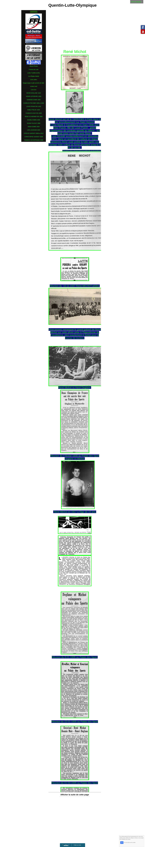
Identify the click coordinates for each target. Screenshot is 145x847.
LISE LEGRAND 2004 (33, 130)
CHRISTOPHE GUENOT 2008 (33, 136)
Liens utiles (33, 79)
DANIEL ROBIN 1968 (33, 120)
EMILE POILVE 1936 (33, 110)
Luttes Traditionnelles (33, 73)
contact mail (33, 86)
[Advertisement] (75, 23)
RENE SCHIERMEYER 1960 (33, 116)
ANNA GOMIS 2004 (34, 126)
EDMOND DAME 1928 (33, 99)
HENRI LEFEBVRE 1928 (33, 96)
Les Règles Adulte (33, 76)
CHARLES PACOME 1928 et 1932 (33, 103)
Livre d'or (33, 89)
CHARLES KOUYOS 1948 (34, 113)
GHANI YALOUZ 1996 (33, 123)
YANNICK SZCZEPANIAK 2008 (33, 140)
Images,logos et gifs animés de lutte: (33, 83)
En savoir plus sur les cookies (129, 842)
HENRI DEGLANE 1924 (33, 93)
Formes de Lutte (33, 69)
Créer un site (77, 845)
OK (122, 842)
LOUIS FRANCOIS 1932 (33, 106)
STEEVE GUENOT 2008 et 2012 (33, 133)
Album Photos (33, 66)
